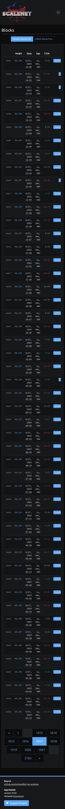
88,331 (18, 313)
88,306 (18, 645)
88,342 (18, 166)
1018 (53, 741)
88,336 (18, 246)
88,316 (18, 512)
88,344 (18, 140)
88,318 (18, 485)
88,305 (18, 658)
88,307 (18, 632)
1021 (41, 749)
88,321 (18, 446)
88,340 (18, 193)
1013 (39, 733)
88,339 (18, 206)
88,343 (18, 153)
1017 (39, 741)
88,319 (18, 472)
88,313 (18, 552)
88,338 (18, 220)
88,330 (18, 326)
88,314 (18, 539)
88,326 (18, 379)
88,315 (18, 525)
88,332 (18, 299)
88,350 (18, 60)
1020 (27, 749)
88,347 (18, 100)
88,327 (18, 366)
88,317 (18, 499)
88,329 (18, 339)
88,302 (18, 698)
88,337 (18, 233)
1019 (13, 749)
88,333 (18, 286)
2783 (28, 758)
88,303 (18, 685)
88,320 (18, 459)
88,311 (18, 578)
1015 (11, 741)
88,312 (18, 565)
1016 (25, 741)
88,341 (18, 180)
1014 (53, 733)
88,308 (18, 618)
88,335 (18, 259)
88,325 (18, 392)
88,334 (18, 273)
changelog (18, 796)
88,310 (18, 592)
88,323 (18, 419)
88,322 (18, 432)
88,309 (18, 605)
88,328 (18, 353)
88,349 (18, 73)
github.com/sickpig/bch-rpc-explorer (21, 784)
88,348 (18, 87)
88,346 (18, 113)
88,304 (18, 671)
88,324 (18, 406)
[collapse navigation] (58, 12)
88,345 (18, 127)
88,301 (18, 711)
